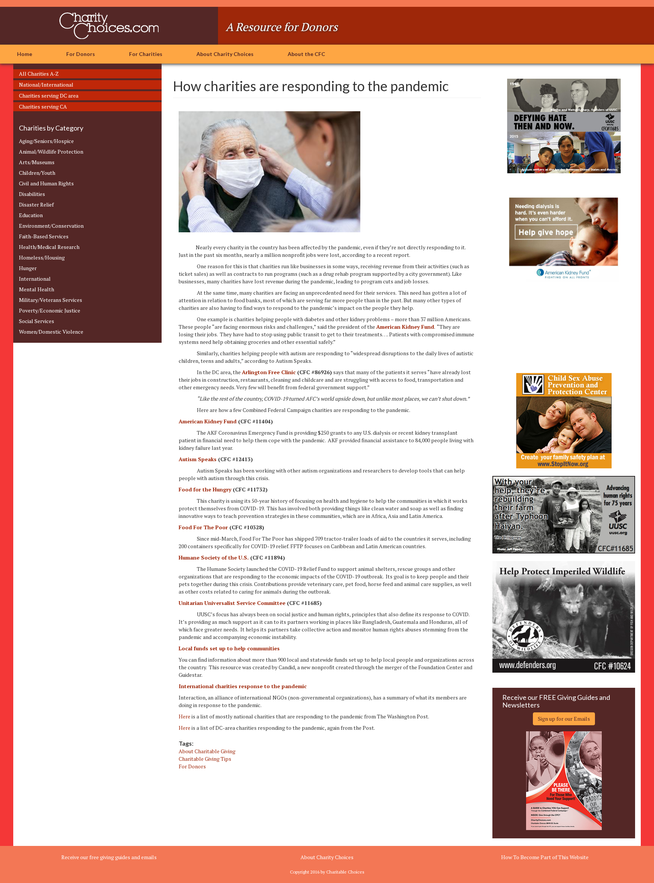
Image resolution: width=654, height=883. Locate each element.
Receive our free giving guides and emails (109, 857)
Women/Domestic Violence (51, 331)
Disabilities (32, 193)
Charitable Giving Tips (205, 758)
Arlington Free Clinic (269, 372)
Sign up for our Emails (564, 718)
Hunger (28, 268)
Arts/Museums (36, 162)
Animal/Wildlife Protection (51, 151)
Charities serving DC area (48, 95)
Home (24, 54)
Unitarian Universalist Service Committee (232, 602)
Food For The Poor (203, 527)
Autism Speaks (197, 459)
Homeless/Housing (42, 257)
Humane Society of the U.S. (214, 557)
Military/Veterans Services (50, 299)
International (35, 278)
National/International (46, 84)
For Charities (145, 54)
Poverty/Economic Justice (49, 310)
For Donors (80, 54)
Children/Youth (37, 172)
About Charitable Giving (207, 751)
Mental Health (36, 289)
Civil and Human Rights (46, 183)
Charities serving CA (43, 106)
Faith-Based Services (44, 236)
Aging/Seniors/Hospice (46, 141)
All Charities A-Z (39, 73)
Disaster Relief (36, 204)
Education (31, 215)
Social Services (36, 321)
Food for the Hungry (205, 489)
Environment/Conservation (51, 225)
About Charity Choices (225, 54)
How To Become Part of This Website (545, 857)
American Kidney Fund (208, 421)
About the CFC (306, 54)
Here (184, 716)
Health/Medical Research (49, 246)
